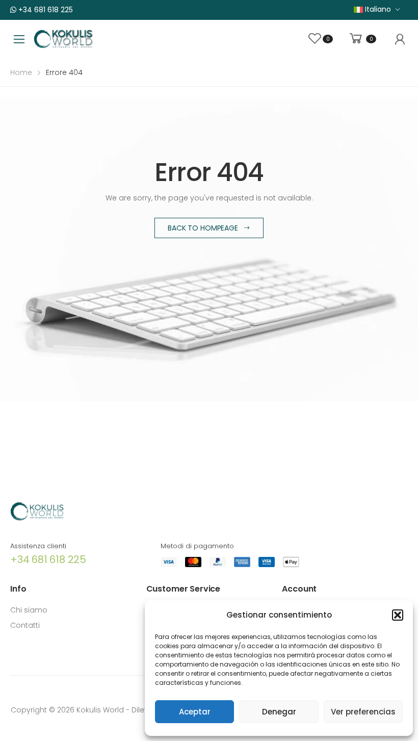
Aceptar (195, 711)
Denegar (279, 711)
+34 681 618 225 (44, 10)
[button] (398, 615)
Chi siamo (28, 610)
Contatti (25, 625)
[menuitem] (377, 9)
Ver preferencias (363, 711)
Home (21, 72)
